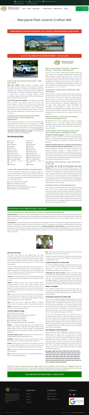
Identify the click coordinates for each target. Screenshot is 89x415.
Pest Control (36, 8)
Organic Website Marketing (78, 412)
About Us (28, 394)
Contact (66, 8)
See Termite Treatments (59, 87)
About (29, 8)
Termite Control (47, 8)
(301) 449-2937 (33, 3)
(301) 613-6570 (20, 3)
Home (23, 8)
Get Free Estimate (79, 8)
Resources (28, 402)
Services (28, 396)
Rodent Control (58, 8)
